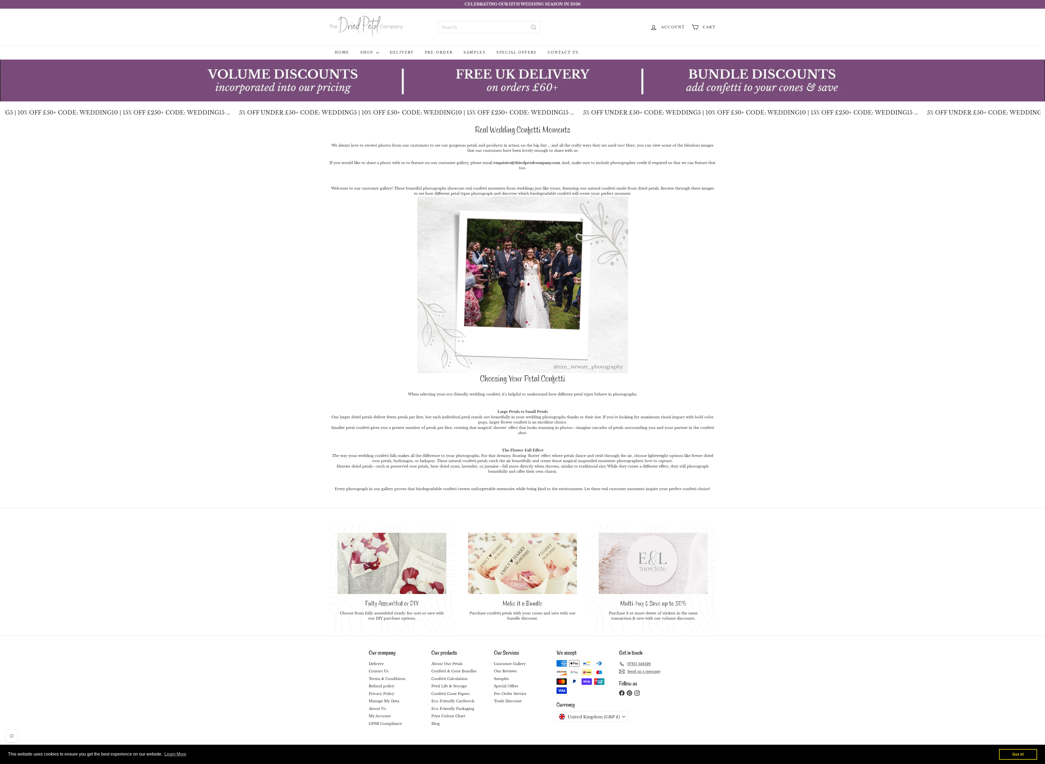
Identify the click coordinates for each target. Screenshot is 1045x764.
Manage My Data (384, 701)
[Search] (533, 27)
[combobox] (489, 27)
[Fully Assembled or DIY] (391, 563)
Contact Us (563, 52)
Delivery (402, 52)
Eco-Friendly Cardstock (452, 701)
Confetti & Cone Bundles (454, 671)
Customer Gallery (510, 663)
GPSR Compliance (385, 723)
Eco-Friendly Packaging (452, 708)
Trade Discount (508, 701)
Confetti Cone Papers (450, 693)
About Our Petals (447, 663)
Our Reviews (505, 671)
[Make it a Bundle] (522, 563)
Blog (435, 723)
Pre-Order (439, 52)
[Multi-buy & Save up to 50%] (653, 563)
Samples (474, 52)
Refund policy (381, 686)
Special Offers (516, 52)
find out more (598, 4)
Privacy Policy (381, 693)
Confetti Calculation (449, 678)
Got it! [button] (1018, 754)
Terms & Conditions (387, 678)
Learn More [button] (175, 754)
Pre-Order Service (510, 693)
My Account (380, 716)
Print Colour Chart (448, 716)
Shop (367, 52)
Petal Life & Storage (449, 686)
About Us (377, 708)
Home (342, 52)
